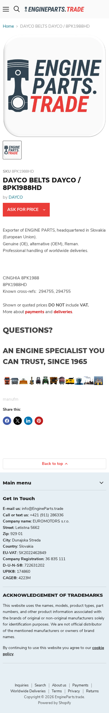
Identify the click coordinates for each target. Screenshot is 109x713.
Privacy (74, 691)
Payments (80, 685)
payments (34, 312)
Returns (92, 691)
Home (8, 26)
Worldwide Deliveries (28, 691)
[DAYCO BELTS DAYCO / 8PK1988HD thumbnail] (12, 150)
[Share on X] (17, 421)
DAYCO (16, 197)
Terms (57, 691)
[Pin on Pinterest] (39, 421)
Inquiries (22, 685)
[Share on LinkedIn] (28, 421)
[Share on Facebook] (7, 421)
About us (59, 685)
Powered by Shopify (54, 702)
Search (40, 685)
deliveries (63, 312)
